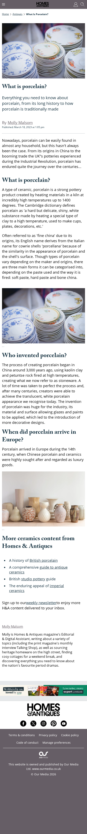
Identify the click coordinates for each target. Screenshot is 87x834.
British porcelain (44, 560)
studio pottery (33, 579)
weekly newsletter (41, 602)
